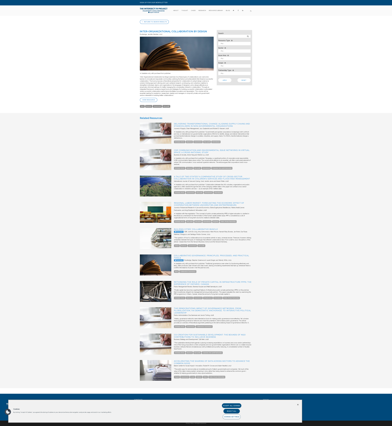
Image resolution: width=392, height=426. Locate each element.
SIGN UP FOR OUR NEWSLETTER (154, 2)
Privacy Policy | (190, 423)
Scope (220, 63)
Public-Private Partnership (228, 221)
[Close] (298, 404)
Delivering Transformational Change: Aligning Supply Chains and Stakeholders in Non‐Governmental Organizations (212, 125)
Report (177, 377)
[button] (8, 412)
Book (142, 106)
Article (177, 245)
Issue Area (222, 55)
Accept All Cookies (231, 405)
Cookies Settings (231, 417)
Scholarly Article (179, 142)
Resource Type (224, 40)
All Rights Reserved (200, 423)
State (205, 377)
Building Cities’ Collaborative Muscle (196, 229)
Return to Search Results (155, 22)
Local (192, 377)
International (216, 142)
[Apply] (248, 36)
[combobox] (234, 43)
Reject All (231, 411)
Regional (215, 221)
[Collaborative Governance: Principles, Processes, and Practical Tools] (155, 275)
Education (198, 221)
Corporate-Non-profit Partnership (221, 168)
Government (157, 106)
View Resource (148, 100)
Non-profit (166, 106)
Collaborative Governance (187, 271)
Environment (208, 192)
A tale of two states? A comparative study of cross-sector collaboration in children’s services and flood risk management (212, 178)
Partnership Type (224, 70)
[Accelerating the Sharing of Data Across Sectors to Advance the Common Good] (155, 380)
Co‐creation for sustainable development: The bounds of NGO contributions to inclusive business (210, 336)
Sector (220, 48)
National (199, 377)
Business (148, 106)
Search (221, 33)
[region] (155, 411)
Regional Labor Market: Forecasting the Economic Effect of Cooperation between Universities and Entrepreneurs (209, 204)
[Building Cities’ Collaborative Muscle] (155, 248)
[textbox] (235, 43)
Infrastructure (208, 298)
